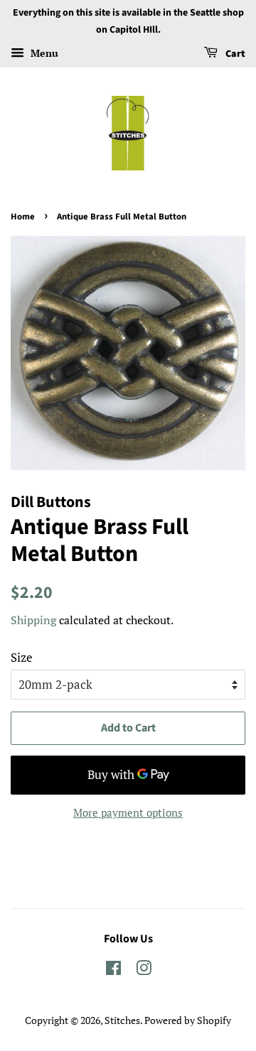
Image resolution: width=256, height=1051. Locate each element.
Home (23, 216)
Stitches (122, 1020)
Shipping (33, 620)
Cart (234, 54)
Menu (43, 53)
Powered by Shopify (187, 1020)
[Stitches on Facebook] (113, 970)
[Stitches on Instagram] (143, 970)
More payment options (128, 812)
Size (22, 657)
